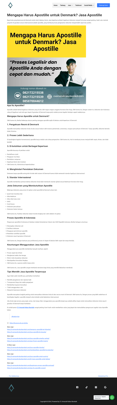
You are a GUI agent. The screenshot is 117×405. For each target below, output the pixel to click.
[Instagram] (96, 387)
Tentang (62, 5)
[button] (72, 5)
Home (55, 5)
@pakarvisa (15, 316)
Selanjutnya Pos (104, 376)
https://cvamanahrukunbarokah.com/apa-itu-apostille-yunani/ (26, 368)
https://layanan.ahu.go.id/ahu (19, 323)
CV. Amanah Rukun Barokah (25, 307)
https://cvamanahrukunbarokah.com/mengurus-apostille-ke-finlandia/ (29, 329)
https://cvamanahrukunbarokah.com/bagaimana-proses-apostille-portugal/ (30, 365)
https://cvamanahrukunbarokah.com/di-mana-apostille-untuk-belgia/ (28, 359)
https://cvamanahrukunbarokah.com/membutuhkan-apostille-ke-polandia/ (30, 350)
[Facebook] (77, 387)
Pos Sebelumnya (13, 376)
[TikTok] (86, 387)
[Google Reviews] (105, 387)
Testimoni (78, 5)
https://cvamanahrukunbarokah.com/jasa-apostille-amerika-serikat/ (28, 338)
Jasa (69, 5)
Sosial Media (88, 5)
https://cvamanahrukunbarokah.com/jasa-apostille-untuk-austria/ (27, 356)
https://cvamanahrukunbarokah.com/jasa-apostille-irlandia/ (25, 347)
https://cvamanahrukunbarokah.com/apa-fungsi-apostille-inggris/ (27, 341)
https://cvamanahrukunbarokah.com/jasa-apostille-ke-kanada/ (26, 332)
